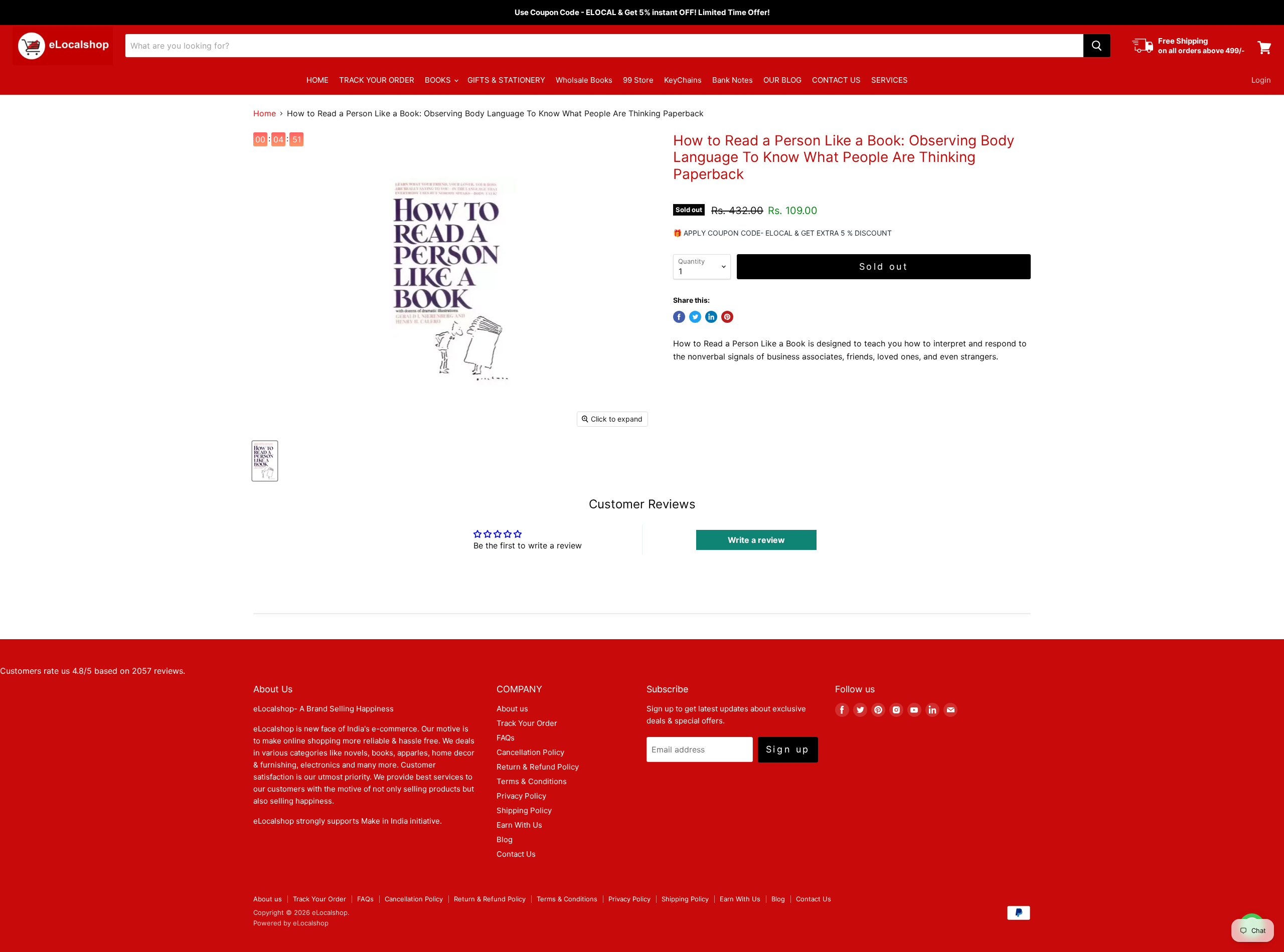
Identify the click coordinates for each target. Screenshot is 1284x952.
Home (264, 113)
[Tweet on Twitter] (695, 317)
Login (1261, 80)
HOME (317, 80)
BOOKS (439, 80)
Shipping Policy (524, 810)
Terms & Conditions (532, 781)
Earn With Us (519, 825)
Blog (505, 839)
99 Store (638, 80)
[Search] (1096, 45)
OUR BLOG (782, 80)
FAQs (506, 737)
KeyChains (683, 80)
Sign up (788, 749)
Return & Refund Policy (538, 767)
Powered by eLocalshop (291, 923)
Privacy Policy (521, 796)
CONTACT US (836, 80)
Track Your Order (527, 723)
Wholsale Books (584, 80)
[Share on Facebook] (679, 317)
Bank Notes (732, 80)
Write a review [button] (756, 540)
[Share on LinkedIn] (711, 317)
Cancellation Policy (530, 752)
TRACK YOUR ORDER (376, 80)
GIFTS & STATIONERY (506, 80)
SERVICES (889, 80)
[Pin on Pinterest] (727, 317)
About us (512, 708)
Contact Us (516, 854)
